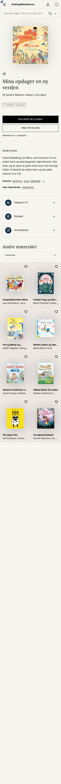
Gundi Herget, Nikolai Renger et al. (14, 393)
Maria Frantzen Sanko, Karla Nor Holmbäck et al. (45, 303)
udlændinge (35, 181)
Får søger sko (10, 435)
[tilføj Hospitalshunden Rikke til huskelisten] (26, 267)
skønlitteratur (28, 187)
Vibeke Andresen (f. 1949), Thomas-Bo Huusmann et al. (43, 393)
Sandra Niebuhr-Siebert (20, 95)
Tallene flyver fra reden (45, 390)
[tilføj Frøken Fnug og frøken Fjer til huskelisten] (56, 267)
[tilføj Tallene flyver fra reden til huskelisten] (56, 357)
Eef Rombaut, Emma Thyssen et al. (13, 438)
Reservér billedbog (30, 119)
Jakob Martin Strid (42, 348)
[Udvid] (43, 181)
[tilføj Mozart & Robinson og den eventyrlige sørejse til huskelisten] (26, 357)
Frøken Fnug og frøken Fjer (45, 300)
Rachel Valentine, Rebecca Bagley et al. (44, 438)
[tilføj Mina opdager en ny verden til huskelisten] (4, 74)
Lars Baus (40, 95)
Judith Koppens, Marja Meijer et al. (14, 348)
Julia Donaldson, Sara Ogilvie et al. (14, 303)
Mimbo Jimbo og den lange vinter (44, 345)
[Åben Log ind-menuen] (47, 4)
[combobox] (30, 13)
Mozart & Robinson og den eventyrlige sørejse (15, 390)
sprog (26, 181)
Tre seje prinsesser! (43, 435)
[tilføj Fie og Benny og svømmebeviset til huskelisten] (26, 312)
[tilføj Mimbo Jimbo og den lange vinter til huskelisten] (56, 312)
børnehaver (18, 181)
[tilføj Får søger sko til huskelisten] (26, 402)
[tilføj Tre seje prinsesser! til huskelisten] (56, 402)
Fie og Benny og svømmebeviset (11, 345)
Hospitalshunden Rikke (15, 299)
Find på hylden (30, 128)
